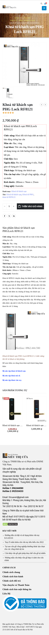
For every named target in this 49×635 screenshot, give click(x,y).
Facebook (5, 216)
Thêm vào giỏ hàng (32, 206)
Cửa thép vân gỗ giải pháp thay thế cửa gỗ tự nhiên (25, 553)
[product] (36, 409)
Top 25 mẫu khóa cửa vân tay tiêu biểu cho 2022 (24, 542)
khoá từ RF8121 (9, 197)
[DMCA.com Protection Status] (10, 524)
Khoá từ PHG (28, 194)
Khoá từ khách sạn (19, 191)
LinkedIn (14, 216)
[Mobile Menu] (44, 8)
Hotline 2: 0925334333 (13, 491)
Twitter (9, 216)
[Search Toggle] (41, 4)
